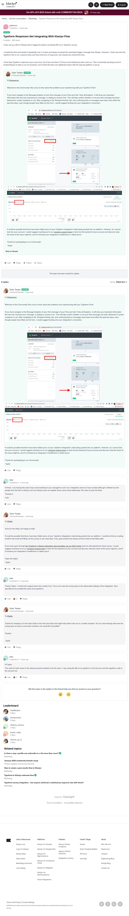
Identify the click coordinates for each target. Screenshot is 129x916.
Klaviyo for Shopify (44, 844)
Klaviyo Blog (20, 854)
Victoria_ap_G (16, 740)
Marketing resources (24, 863)
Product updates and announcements (19, 764)
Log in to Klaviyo (22, 849)
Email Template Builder (88, 849)
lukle (11, 480)
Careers (104, 854)
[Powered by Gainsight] (64, 798)
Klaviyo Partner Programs (64, 845)
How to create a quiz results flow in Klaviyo (22, 768)
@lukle (9, 521)
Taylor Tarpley (17, 73)
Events (82, 844)
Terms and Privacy (13, 902)
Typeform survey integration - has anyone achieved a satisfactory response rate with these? (44, 783)
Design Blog (105, 863)
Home (4, 19)
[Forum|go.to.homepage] (11, 4)
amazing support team (63, 232)
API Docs (83, 854)
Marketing (33, 19)
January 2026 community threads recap (21, 761)
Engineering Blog (107, 859)
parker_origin (15, 732)
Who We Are (106, 844)
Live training (20, 868)
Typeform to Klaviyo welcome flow (19, 775)
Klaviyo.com (20, 844)
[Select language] (96, 4)
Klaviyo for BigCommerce (42, 855)
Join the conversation (17, 19)
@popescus (14, 80)
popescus (13, 25)
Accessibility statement (73, 803)
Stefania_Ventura (17, 725)
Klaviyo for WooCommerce (43, 874)
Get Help (83, 859)
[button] (2, 5)
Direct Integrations (44, 880)
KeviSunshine (15, 718)
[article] (64, 380)
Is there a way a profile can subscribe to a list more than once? (31, 753)
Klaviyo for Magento (45, 868)
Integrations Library (66, 858)
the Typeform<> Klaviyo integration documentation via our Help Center (53, 546)
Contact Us (105, 868)
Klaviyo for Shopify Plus (46, 849)
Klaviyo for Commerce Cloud (46, 862)
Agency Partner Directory (65, 852)
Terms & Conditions (54, 803)
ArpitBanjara (15, 710)
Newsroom (105, 849)
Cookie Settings (28, 902)
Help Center (20, 859)
